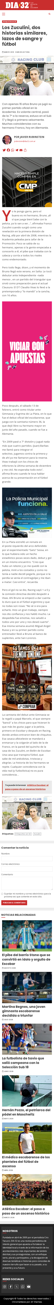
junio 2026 (9, 1071)
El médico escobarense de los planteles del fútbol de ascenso (27, 1138)
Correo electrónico (10, 864)
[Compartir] (25, 150)
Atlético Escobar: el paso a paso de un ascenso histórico (27, 1189)
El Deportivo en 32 (9, 22)
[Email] (21, 150)
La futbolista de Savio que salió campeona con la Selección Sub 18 (27, 1039)
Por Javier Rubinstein (29, 137)
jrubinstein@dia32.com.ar (24, 141)
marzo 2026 (9, 1218)
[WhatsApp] (12, 150)
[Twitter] (4, 150)
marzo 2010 (9, 52)
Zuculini (37, 834)
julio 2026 (8, 1020)
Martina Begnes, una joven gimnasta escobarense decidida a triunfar (27, 987)
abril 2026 (8, 1170)
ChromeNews (19, 1301)
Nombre (5, 853)
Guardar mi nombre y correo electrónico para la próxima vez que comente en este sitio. (27, 895)
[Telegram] (17, 150)
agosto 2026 (10, 968)
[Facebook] (8, 150)
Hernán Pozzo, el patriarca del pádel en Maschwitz (27, 1091)
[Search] (49, 13)
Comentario (7, 874)
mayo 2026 (8, 1119)
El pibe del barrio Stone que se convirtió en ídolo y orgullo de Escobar (27, 936)
